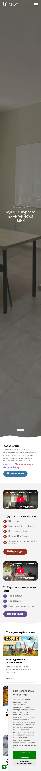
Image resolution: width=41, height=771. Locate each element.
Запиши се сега (20, 228)
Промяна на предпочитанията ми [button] (24, 762)
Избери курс (15, 551)
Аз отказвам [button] (24, 757)
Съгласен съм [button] (24, 753)
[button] (18, 429)
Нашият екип (15, 473)
